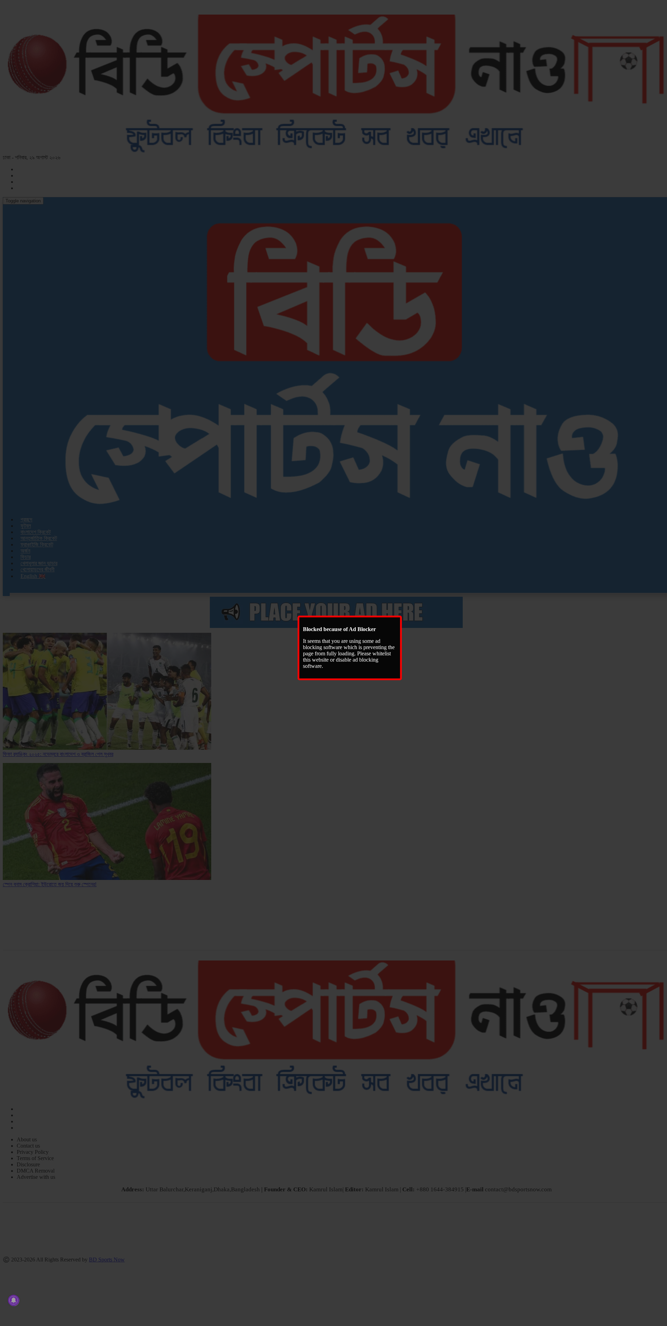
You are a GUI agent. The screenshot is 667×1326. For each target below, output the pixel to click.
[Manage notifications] (13, 1300)
